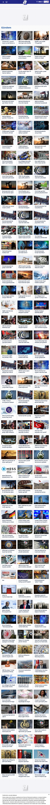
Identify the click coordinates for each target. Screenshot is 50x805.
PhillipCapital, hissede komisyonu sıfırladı (8, 132)
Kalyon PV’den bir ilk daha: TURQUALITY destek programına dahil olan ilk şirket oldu (24, 476)
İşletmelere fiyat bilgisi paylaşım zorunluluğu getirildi (8, 641)
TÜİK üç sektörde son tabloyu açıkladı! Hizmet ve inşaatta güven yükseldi (24, 132)
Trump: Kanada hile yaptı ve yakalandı (23, 611)
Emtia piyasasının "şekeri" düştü (39, 581)
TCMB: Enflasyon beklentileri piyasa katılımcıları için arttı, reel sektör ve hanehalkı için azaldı (24, 147)
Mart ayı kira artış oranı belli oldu (41, 386)
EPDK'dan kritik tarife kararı (41, 87)
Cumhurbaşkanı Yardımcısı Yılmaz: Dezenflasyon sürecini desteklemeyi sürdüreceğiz (41, 746)
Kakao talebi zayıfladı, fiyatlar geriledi (24, 491)
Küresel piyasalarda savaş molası (40, 132)
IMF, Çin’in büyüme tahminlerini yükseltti (8, 536)
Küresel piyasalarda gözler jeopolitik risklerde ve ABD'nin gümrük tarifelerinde (24, 402)
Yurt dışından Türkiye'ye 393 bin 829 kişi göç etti (41, 237)
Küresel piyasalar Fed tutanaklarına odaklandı (40, 207)
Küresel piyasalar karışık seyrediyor (40, 251)
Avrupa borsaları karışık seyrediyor (7, 446)
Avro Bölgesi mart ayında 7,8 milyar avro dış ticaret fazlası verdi (41, 297)
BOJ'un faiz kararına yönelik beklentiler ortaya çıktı (23, 551)
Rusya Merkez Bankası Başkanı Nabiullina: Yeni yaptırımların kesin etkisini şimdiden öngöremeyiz (41, 611)
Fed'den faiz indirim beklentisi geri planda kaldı (41, 716)
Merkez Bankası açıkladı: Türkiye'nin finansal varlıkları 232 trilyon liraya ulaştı (8, 117)
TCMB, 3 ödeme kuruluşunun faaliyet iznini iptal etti (8, 402)
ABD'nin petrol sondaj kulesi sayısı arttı (24, 386)
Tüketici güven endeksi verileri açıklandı (41, 685)
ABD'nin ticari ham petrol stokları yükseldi (24, 566)
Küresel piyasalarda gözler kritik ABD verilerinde (7, 267)
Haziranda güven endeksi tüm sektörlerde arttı (7, 252)
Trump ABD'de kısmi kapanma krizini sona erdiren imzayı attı (24, 446)
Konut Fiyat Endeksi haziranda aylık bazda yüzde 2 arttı (8, 177)
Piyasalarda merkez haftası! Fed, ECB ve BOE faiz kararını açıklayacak (7, 372)
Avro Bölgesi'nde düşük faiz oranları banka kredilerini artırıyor (8, 686)
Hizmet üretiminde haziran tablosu (7, 72)
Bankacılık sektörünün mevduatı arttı (24, 745)
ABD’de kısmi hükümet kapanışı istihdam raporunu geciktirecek (41, 446)
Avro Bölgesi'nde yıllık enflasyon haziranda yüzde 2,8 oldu (24, 162)
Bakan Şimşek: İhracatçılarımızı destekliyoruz (6, 611)
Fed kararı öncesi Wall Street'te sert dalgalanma (41, 536)
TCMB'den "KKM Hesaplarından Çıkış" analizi (24, 776)
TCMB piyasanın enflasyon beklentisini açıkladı (24, 87)
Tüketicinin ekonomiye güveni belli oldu (41, 401)
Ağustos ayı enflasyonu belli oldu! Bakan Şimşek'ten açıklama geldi (8, 761)
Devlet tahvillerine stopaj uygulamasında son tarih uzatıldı (8, 282)
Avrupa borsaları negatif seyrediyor (23, 536)
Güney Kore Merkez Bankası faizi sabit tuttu (41, 760)
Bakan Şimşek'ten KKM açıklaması (8, 775)
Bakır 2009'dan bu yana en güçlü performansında (24, 506)
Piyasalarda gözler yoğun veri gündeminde (40, 416)
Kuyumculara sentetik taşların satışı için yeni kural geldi (24, 237)
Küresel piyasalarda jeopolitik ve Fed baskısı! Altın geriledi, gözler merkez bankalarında (41, 222)
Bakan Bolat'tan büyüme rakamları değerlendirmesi (23, 761)
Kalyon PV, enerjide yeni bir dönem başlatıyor (23, 641)
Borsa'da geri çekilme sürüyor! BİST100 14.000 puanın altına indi (8, 297)
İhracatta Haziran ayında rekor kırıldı (23, 117)
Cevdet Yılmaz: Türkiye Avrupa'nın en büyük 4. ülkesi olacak (41, 521)
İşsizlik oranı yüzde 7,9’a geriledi (40, 42)
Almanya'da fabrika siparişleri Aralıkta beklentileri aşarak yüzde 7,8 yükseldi (23, 431)
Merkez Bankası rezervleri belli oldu (23, 221)
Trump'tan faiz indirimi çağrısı (8, 715)
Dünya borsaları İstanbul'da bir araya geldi (40, 626)
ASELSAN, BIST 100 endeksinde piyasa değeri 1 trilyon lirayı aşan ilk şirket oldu (24, 686)
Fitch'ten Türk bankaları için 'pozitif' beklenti (41, 431)
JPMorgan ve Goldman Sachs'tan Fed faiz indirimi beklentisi (8, 551)
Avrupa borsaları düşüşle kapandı (23, 326)
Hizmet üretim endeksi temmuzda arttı (8, 730)
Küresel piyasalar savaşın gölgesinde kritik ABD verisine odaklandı (40, 357)
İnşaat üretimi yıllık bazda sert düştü (40, 57)
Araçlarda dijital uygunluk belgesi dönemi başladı (7, 237)
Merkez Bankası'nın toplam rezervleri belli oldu (41, 372)
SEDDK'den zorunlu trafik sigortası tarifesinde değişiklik (8, 506)
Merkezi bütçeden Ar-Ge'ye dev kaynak (24, 102)
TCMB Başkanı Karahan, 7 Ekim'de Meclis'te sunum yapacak (41, 671)
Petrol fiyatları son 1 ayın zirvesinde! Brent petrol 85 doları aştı (24, 192)
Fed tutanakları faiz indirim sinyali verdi (7, 655)
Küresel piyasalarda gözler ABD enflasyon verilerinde (8, 431)
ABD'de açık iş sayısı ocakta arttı (23, 371)
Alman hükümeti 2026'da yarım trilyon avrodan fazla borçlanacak (8, 521)
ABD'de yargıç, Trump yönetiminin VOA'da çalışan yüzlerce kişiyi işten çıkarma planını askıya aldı (8, 671)
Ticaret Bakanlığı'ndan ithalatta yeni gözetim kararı (41, 342)
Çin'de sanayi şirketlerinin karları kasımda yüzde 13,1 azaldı (40, 491)
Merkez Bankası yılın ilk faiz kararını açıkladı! (41, 461)
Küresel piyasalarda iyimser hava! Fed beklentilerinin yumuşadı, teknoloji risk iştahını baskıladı (8, 222)
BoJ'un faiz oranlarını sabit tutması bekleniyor (40, 731)
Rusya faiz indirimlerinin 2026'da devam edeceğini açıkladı (24, 596)
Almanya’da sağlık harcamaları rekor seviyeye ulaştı (7, 357)
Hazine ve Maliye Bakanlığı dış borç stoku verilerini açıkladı (41, 656)
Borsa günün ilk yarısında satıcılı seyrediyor (22, 252)
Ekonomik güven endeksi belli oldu (23, 356)
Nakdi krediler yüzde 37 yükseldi (40, 72)
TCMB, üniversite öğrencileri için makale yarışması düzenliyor (24, 731)
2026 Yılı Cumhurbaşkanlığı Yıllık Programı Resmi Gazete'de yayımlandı (8, 596)
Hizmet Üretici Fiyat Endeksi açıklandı (40, 281)
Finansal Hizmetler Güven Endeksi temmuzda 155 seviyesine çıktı (7, 147)
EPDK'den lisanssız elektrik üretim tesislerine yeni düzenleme (40, 267)
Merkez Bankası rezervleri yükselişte (40, 177)
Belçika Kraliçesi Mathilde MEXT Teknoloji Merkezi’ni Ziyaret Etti (40, 312)
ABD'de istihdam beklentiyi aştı (6, 326)
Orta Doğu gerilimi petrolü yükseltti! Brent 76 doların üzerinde (41, 192)
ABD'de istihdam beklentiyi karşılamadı (41, 102)
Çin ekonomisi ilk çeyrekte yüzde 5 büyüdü (7, 342)
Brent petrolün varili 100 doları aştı (40, 147)
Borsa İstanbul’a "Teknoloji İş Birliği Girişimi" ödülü (7, 626)
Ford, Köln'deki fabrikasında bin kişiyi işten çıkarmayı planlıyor (8, 701)
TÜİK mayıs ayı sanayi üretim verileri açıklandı (8, 207)
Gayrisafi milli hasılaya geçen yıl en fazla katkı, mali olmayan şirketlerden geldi (41, 641)
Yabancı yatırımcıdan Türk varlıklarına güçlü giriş (41, 327)
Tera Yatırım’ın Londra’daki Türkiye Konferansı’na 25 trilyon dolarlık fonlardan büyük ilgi (7, 387)
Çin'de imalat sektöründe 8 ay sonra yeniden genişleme (41, 476)
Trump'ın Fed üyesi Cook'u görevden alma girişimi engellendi (41, 701)
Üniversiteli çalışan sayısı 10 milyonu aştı (40, 775)
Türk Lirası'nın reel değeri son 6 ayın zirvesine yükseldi (40, 566)
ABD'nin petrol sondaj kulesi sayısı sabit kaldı (24, 266)
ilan (3, 580)
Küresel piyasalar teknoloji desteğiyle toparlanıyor (23, 207)
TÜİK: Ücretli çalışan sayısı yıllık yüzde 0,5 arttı (24, 177)
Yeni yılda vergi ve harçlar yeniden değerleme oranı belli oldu (8, 566)
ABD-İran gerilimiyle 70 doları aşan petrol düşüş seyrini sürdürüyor (8, 461)
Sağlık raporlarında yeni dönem (7, 311)
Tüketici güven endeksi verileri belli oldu (24, 626)
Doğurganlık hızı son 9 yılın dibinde (24, 296)
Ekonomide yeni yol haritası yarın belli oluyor (7, 746)
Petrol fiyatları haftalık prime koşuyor (24, 57)
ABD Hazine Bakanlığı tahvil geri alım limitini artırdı (24, 42)
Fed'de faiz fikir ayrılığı (24, 415)
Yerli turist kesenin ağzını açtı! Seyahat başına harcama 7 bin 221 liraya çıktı (8, 162)
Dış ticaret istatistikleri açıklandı (24, 670)
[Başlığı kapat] (48, 794)
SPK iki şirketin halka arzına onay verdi (8, 416)
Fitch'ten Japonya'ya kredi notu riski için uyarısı (40, 551)
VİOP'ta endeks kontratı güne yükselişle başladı (7, 57)
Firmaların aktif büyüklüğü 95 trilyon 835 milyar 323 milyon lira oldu (24, 701)
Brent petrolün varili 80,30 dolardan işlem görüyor (24, 282)
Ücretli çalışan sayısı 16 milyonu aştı (24, 72)
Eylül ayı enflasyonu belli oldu (23, 655)
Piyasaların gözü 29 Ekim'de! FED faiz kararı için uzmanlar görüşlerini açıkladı (41, 596)
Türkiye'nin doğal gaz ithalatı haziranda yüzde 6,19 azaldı (8, 87)
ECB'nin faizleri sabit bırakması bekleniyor (24, 521)
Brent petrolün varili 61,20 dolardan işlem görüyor (8, 491)
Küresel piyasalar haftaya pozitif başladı (24, 581)
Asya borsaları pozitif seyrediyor (24, 461)
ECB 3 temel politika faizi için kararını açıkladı (40, 506)
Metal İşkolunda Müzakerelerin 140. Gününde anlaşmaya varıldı (7, 476)
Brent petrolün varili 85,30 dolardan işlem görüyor (8, 192)
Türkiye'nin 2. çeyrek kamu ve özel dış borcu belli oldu (8, 42)
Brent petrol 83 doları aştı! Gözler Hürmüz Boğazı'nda (8, 102)
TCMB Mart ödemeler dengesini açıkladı (24, 311)
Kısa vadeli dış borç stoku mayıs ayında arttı (40, 162)
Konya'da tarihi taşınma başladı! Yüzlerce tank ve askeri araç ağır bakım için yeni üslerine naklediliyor (41, 117)
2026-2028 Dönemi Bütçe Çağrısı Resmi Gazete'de (23, 716)
